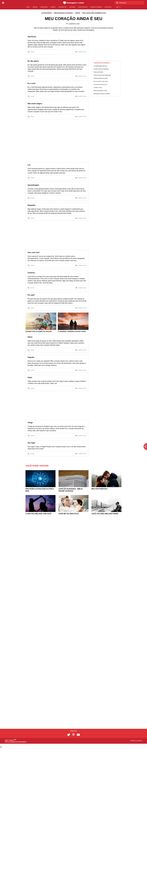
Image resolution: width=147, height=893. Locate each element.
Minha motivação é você (100, 90)
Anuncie (139, 740)
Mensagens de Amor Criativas (102, 94)
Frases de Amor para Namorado (102, 75)
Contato (133, 740)
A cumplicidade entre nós (100, 66)
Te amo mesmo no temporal (101, 69)
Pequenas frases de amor (101, 78)
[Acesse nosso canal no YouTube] (78, 735)
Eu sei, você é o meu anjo (101, 81)
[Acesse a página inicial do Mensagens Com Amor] (73, 3)
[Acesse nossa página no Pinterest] (73, 735)
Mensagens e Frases (63, 13)
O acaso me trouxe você (100, 84)
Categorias (46, 13)
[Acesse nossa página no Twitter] (68, 735)
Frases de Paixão (98, 72)
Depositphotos (22, 742)
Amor (77, 13)
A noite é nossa (98, 87)
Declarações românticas (94, 13)
